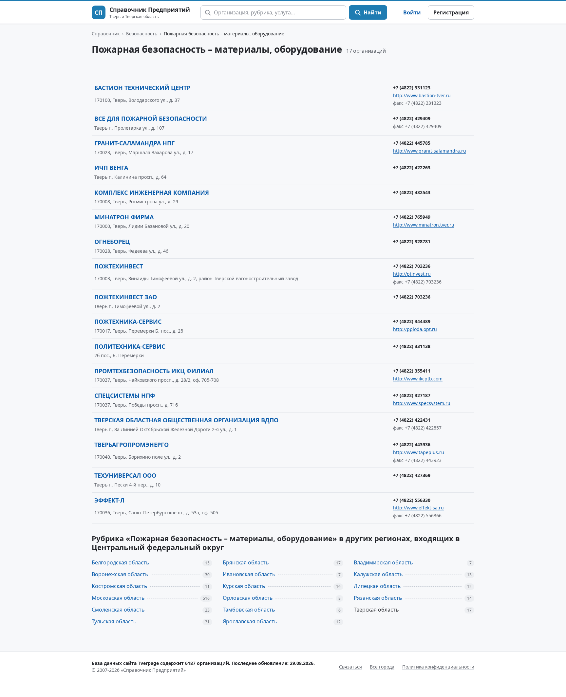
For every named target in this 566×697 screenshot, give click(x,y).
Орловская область (248, 597)
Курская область (244, 586)
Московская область (118, 597)
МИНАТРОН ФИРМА (124, 217)
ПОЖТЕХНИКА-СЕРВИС (127, 321)
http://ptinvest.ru (412, 274)
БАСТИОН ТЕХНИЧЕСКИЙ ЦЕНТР (142, 88)
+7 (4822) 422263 (411, 167)
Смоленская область (118, 609)
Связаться (350, 667)
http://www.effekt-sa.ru (418, 507)
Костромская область (119, 586)
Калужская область (378, 574)
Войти (412, 12)
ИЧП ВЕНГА (111, 168)
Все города (382, 667)
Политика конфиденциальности (438, 667)
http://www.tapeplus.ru (418, 452)
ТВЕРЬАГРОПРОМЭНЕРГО (131, 445)
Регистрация (451, 12)
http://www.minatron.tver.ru (423, 225)
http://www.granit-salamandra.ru (429, 151)
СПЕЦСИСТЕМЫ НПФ (124, 395)
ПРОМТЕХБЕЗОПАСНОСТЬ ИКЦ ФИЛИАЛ (154, 371)
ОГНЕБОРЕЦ (112, 242)
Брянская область (246, 562)
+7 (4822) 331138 (411, 346)
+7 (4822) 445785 (411, 143)
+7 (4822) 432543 (411, 192)
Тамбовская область (249, 609)
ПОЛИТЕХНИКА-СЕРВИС (129, 346)
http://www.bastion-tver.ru (422, 95)
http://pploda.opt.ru (415, 329)
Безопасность (141, 33)
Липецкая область (377, 586)
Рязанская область (378, 597)
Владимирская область (383, 562)
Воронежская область (120, 574)
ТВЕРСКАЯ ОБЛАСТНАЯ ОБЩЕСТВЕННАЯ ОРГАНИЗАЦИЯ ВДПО (186, 420)
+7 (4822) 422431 (411, 420)
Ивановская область (249, 574)
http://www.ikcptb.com (418, 379)
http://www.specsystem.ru (421, 403)
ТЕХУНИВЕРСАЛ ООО (125, 475)
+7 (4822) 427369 (411, 475)
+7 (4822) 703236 (411, 266)
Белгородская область (120, 562)
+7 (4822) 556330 (411, 500)
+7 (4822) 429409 (411, 118)
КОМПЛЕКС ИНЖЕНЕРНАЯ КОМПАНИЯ (151, 192)
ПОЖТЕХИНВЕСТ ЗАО (125, 297)
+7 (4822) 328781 (411, 241)
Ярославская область (250, 621)
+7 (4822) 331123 (411, 87)
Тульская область (114, 621)
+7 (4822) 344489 (411, 321)
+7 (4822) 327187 (411, 395)
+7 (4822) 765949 (411, 217)
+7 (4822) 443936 (411, 444)
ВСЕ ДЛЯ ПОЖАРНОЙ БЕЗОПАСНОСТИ (150, 118)
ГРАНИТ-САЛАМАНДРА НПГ (134, 143)
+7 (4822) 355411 (411, 371)
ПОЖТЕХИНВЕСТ (118, 266)
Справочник (106, 33)
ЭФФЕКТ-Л (109, 500)
